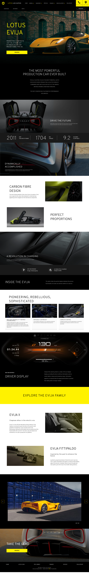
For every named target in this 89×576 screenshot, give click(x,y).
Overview (6, 8)
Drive (23, 8)
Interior (15, 8)
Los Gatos (14, 3)
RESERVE (81, 8)
